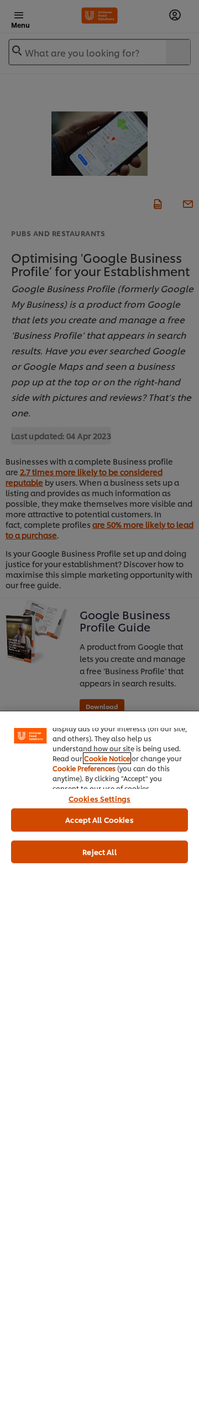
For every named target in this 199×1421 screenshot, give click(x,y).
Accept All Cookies (99, 819)
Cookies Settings (99, 798)
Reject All (99, 852)
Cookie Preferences (84, 768)
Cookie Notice (107, 758)
